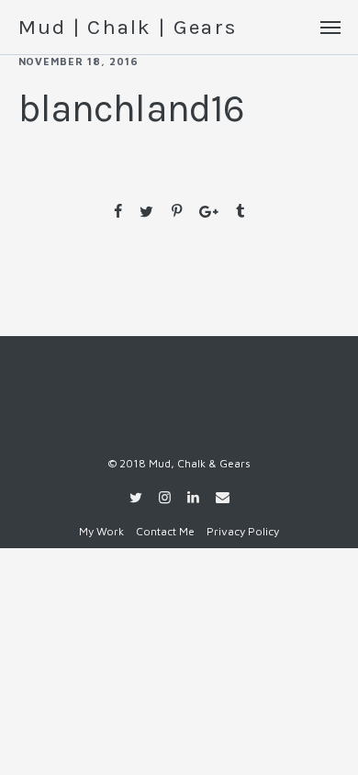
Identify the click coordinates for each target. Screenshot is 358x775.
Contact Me (165, 531)
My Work (101, 531)
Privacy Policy (243, 531)
